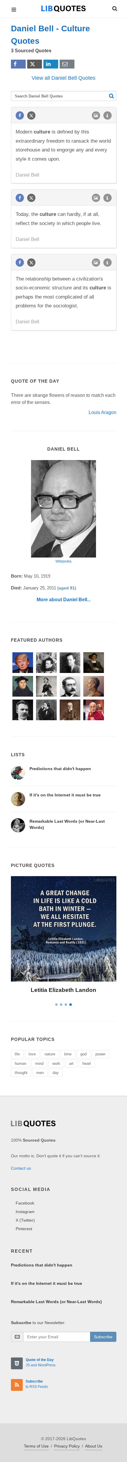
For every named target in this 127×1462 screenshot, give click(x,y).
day (56, 1072)
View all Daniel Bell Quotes (63, 78)
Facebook (25, 1203)
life (17, 1054)
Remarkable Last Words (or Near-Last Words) (56, 1301)
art (71, 1063)
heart (86, 1063)
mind (39, 1063)
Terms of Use (36, 1446)
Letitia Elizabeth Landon (63, 990)
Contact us (21, 1168)
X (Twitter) (25, 1220)
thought (21, 1072)
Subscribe (103, 1336)
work (56, 1063)
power (100, 1054)
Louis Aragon (102, 412)
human (20, 1063)
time (67, 1054)
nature (50, 1054)
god (83, 1054)
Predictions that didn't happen (60, 768)
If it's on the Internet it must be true (65, 795)
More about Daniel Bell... (64, 599)
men (40, 1072)
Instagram (25, 1211)
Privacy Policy (67, 1446)
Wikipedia (63, 561)
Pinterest (24, 1228)
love (32, 1054)
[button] (114, 8)
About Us (93, 1446)
